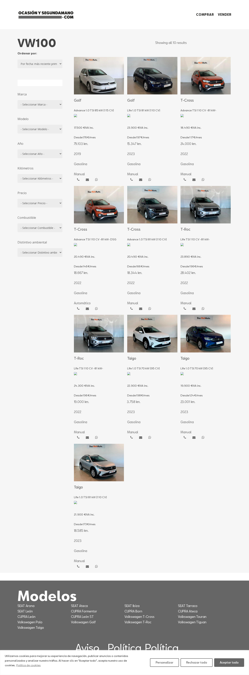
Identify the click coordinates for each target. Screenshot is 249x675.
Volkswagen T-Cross (139, 616)
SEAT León (25, 611)
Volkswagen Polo (30, 622)
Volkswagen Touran (192, 616)
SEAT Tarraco (187, 606)
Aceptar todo (229, 662)
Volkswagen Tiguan (192, 622)
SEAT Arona (26, 606)
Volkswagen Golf (83, 622)
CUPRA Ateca (187, 611)
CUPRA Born (133, 611)
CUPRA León (26, 616)
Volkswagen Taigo (31, 627)
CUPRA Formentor (84, 611)
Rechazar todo (196, 662)
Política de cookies (28, 665)
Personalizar (164, 662)
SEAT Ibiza (131, 606)
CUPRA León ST (82, 616)
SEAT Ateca (79, 606)
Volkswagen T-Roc (137, 622)
